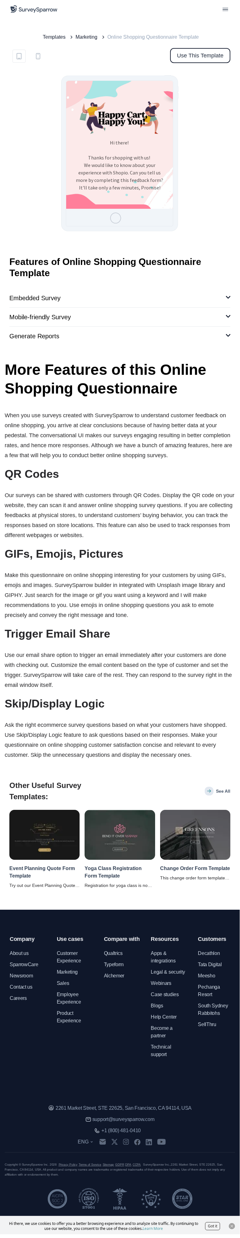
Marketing (86, 37)
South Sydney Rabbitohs (213, 1009)
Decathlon (209, 953)
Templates (54, 37)
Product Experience (69, 1016)
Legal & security (168, 972)
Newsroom (21, 975)
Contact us (21, 987)
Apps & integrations (163, 957)
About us (19, 953)
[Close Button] (232, 1226)
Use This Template (200, 55)
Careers (18, 998)
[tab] (19, 56)
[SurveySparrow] (34, 9)
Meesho (206, 975)
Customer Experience (69, 957)
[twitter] (114, 1142)
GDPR (119, 1164)
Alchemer (114, 975)
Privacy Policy (68, 1164)
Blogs (157, 1005)
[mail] (102, 1142)
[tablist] (28, 55)
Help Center (163, 1017)
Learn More (153, 1228)
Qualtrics (113, 953)
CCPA (137, 1164)
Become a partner (161, 1031)
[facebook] (137, 1142)
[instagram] (126, 1142)
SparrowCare (24, 964)
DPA (128, 1164)
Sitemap (108, 1164)
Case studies (165, 994)
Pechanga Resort (209, 990)
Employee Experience (69, 998)
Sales (63, 983)
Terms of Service (90, 1164)
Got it (212, 1226)
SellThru (207, 1024)
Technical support (161, 1050)
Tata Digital (210, 964)
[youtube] (161, 1142)
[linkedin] (148, 1142)
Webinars (161, 983)
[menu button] (225, 9)
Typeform (114, 964)
